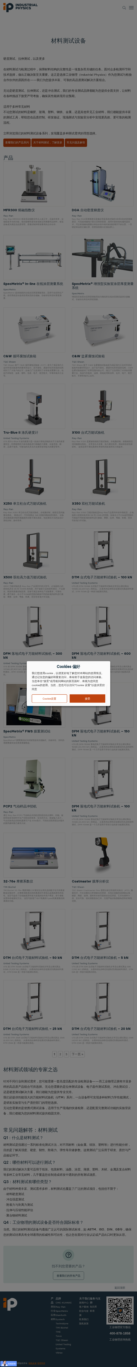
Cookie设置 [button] (49, 698)
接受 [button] (87, 698)
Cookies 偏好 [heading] (68, 666)
